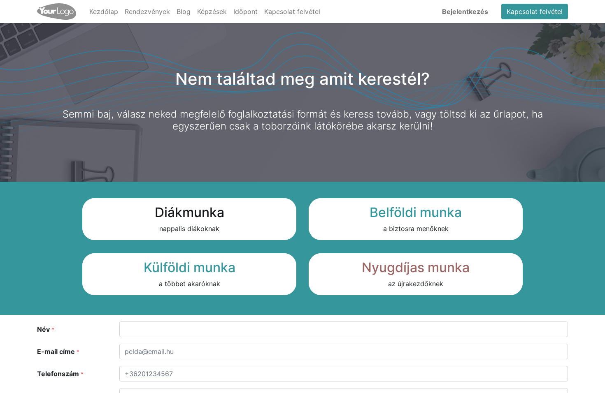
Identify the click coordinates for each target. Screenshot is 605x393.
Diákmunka (189, 212)
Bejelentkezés (465, 11)
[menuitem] (103, 11)
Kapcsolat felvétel (535, 11)
